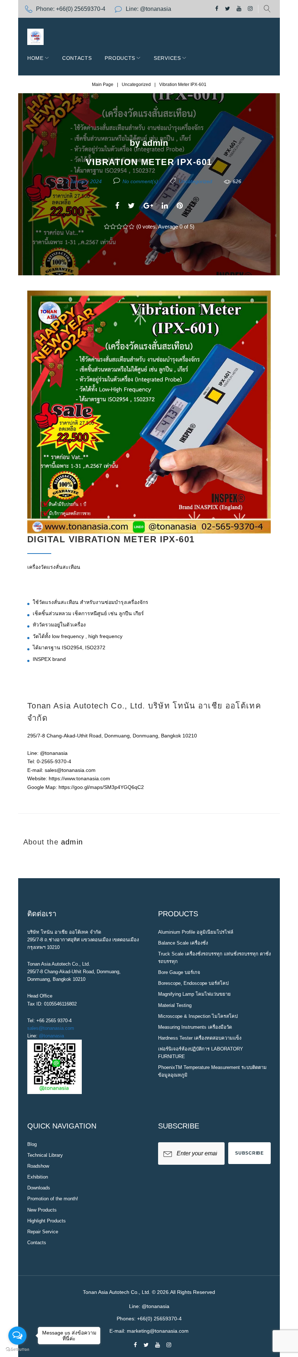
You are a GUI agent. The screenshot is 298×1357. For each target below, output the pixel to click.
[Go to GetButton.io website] (17, 1349)
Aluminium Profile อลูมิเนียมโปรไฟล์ (195, 932)
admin (155, 143)
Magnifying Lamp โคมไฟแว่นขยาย (194, 994)
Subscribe (249, 1153)
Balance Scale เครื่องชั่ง (183, 943)
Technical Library (45, 1155)
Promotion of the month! (52, 1198)
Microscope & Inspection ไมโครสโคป (198, 1016)
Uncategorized (136, 84)
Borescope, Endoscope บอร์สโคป (193, 983)
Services (167, 58)
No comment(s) (140, 181)
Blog (32, 1144)
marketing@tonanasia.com (158, 1331)
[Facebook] (216, 9)
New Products (42, 1210)
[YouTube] (239, 9)
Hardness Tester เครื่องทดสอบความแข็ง (199, 1038)
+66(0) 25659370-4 (80, 9)
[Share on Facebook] (117, 205)
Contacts (77, 58)
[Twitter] (227, 9)
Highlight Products (46, 1221)
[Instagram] (250, 9)
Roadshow (38, 1166)
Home (35, 58)
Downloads (38, 1188)
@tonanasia (51, 1036)
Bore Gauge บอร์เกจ (179, 972)
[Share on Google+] (148, 205)
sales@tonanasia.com (50, 1028)
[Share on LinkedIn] (165, 205)
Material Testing (175, 1005)
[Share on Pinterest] (180, 205)
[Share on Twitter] (131, 205)
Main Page (102, 84)
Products (120, 58)
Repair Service (42, 1231)
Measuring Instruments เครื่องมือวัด (195, 1027)
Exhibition (37, 1177)
